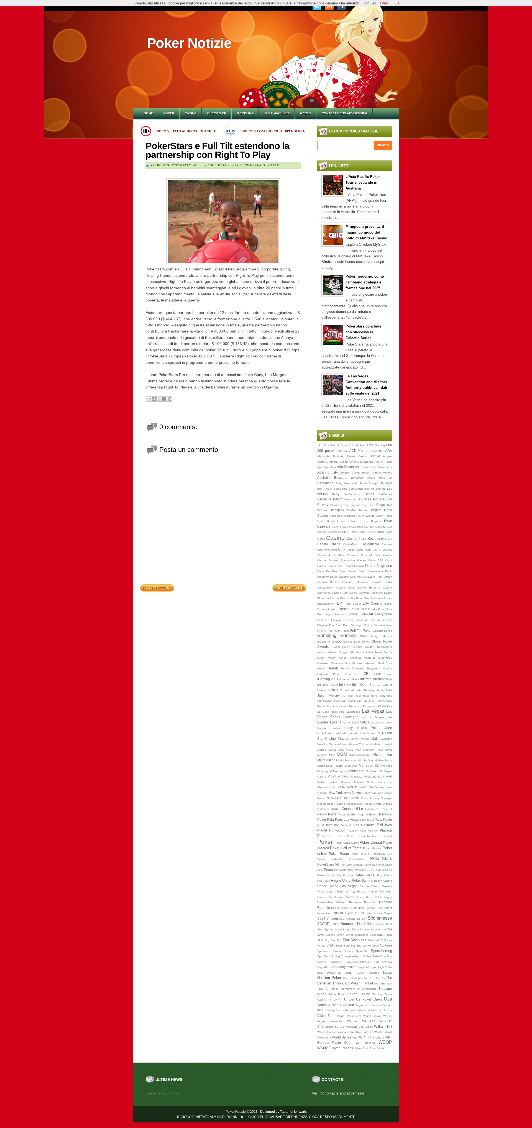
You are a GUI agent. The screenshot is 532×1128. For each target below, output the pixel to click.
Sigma (387, 929)
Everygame (383, 614)
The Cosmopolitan (355, 977)
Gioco (336, 641)
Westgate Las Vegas (359, 1026)
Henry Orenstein (352, 668)
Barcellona (325, 483)
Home (148, 113)
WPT (363, 1037)
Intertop (366, 679)
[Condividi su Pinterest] (169, 399)
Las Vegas (373, 711)
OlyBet (335, 808)
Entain (388, 598)
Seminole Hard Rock (358, 924)
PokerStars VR (328, 864)
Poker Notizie (189, 43)
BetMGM (324, 499)
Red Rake (323, 880)
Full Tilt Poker (221, 165)
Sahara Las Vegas (379, 913)
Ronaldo (385, 902)
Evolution (323, 619)
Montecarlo (355, 771)
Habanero (370, 663)
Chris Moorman (327, 549)
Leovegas (350, 717)
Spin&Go (362, 951)
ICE (365, 674)
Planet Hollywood (331, 830)
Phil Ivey (384, 825)
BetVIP (387, 499)
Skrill (320, 940)
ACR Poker (358, 451)
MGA (332, 754)
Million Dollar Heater (330, 765)
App (320, 467)
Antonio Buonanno (361, 461)
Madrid (365, 738)
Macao (343, 738)
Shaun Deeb (351, 929)
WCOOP (368, 1021)
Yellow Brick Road (365, 1048)
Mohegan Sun (369, 765)
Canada (369, 526)
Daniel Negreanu (378, 566)
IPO (325, 684)
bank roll (385, 477)
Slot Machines (277, 113)
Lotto (346, 722)
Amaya (375, 456)
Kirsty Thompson (351, 706)
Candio (321, 531)
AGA (388, 450)
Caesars (324, 526)
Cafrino (336, 526)
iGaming (323, 679)
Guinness (337, 663)
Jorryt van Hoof (343, 700)
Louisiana (377, 722)
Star (383, 956)
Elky (367, 598)
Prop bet (360, 869)
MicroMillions (327, 760)
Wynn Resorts (342, 1048)
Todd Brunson (383, 983)
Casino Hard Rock (361, 538)
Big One (368, 505)
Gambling (245, 113)
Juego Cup (361, 700)
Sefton (335, 923)
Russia (337, 913)
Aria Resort (345, 467)
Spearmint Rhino (329, 951)
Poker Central (371, 842)
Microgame (364, 754)
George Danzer (381, 636)
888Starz (341, 450)
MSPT (332, 776)
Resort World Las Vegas (337, 886)
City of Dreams (382, 549)
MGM (342, 754)
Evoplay (336, 619)
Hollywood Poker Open (334, 674)
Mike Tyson (385, 760)
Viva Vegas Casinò (369, 1015)
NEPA (341, 787)
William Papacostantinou (333, 1032)
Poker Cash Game (347, 842)
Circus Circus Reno (359, 549)
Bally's (371, 477)
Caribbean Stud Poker (342, 531)
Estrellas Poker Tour (351, 609)
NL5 (346, 798)
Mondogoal (324, 771)
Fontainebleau (383, 625)
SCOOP (323, 923)
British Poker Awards (360, 515)
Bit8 (389, 505)
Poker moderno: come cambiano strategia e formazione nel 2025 (365, 282)
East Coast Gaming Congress (362, 592)
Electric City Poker (351, 598)
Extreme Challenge (356, 619)
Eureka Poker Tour (380, 609)
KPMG (382, 706)
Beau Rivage (369, 483)
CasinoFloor (350, 544)
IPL (319, 684)
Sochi (338, 945)
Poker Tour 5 (360, 853)
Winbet (368, 1032)
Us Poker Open (369, 999)
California (357, 526)
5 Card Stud (357, 445)
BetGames (385, 494)
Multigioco (356, 776)
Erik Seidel (353, 603)
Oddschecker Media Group (364, 803)
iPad (389, 679)
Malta (375, 738)
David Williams (339, 576)
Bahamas (357, 477)
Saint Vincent (327, 918)
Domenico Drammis (354, 582)
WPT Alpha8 (376, 1037)
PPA (320, 869)
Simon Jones (345, 934)
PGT (329, 825)
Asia (358, 467)
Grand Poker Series (369, 652)
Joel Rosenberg (366, 695)
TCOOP (360, 972)
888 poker (325, 451)
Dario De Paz (327, 571)
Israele (321, 690)
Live (389, 717)
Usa (388, 999)
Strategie (366, 961)
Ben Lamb (340, 488)
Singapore (361, 934)
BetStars (362, 499)
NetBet (352, 787)
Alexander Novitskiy (330, 456)
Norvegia (386, 798)
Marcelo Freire (338, 744)
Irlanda (375, 684)
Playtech (324, 836)
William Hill (383, 1026)
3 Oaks (342, 445)
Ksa (389, 706)
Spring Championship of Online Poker (356, 956)
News (347, 792)
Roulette (323, 907)
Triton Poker (337, 994)
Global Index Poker (356, 641)
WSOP (385, 1042)
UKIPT (338, 999)
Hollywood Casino (379, 668)
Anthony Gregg (337, 461)
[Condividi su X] (159, 399)
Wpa (355, 1037)
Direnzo (322, 582)
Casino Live (384, 538)
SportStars (324, 956)
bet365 (322, 494)
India (345, 679)
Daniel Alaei (335, 565)
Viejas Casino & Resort (375, 1010)
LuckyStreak (325, 733)
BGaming (336, 505)
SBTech (361, 918)
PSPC (371, 869)
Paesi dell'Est (347, 814)
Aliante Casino (357, 456)
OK (397, 3)
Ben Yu (369, 488)
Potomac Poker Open (378, 864)
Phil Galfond (342, 825)
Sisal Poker (384, 934)
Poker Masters (372, 848)
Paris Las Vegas (347, 819)
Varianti (348, 1005)
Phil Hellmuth (364, 825)
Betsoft (338, 499)
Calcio (346, 526)
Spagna (386, 945)
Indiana (354, 679)
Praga (328, 869)
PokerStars (245, 165)
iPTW (347, 684)
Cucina (321, 565)
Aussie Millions (382, 472)
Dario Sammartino (371, 571)
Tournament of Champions (358, 988)
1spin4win (330, 445)
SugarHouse (325, 967)
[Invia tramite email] (148, 399)
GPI (352, 652)
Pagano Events (368, 814)
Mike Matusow (347, 760)
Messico (322, 754)
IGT (339, 679)
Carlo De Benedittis (371, 531)
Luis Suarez (368, 733)
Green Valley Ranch (332, 657)
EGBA (388, 592)
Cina (341, 549)
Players (373, 830)
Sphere (348, 951)
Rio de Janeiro (367, 891)
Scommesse (380, 918)
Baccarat (340, 477)
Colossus (353, 555)
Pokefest (386, 836)
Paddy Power (327, 814)
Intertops (378, 679)
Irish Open (360, 684)
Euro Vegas (325, 614)
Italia (331, 690)
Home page (223, 586)
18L (319, 445)
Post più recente (157, 588)
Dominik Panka (381, 582)
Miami (352, 754)
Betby (335, 494)
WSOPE (324, 1048)
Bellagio (386, 483)
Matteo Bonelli (383, 744)
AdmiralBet (376, 450)
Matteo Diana (326, 749)
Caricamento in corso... (164, 1093)
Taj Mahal (345, 972)
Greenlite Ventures (362, 657)
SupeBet (363, 967)
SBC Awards (347, 918)
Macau (355, 738)
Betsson (349, 499)
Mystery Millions (352, 782)
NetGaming (377, 787)
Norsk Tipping (370, 798)
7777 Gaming (376, 445)
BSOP (364, 521)
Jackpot (349, 690)
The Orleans (376, 977)
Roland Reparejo (348, 902)
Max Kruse (345, 749)
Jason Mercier (328, 695)
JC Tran (348, 695)
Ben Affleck (324, 488)
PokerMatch (356, 859)
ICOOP (376, 674)
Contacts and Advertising (345, 113)
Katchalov (333, 706)
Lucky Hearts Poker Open (368, 728)
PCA (320, 825)
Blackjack (216, 113)
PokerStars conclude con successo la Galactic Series (363, 332)
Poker (168, 113)
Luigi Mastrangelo (346, 733)
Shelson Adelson (371, 929)
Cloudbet (338, 555)
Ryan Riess (354, 913)
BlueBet (351, 510)
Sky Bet (329, 940)
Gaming (348, 635)
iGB (333, 679)
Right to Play (268, 165)
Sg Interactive (333, 929)
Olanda (387, 803)
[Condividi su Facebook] (164, 399)
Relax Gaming (362, 880)
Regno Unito (341, 880)
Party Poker (383, 819)
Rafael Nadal (365, 875)
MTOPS (343, 776)
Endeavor (376, 598)
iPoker (334, 684)
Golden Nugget (338, 652)
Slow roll (373, 940)
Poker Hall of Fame (346, 848)
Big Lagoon (352, 505)
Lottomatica (360, 722)
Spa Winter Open (367, 945)
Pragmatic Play (344, 869)
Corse (372, 560)
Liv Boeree (376, 717)
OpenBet (386, 808)
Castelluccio (369, 544)
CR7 (380, 560)
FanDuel (375, 619)
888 (389, 445)
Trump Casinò (359, 994)
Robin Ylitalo (374, 897)
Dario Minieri (347, 571)
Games (305, 113)
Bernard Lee (383, 488)
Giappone (323, 641)
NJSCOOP (334, 798)
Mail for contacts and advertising (338, 1093)
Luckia (336, 728)
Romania (369, 902)
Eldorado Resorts (328, 598)
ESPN (388, 603)
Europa (352, 614)
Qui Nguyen (345, 875)
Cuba (388, 560)
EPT (340, 603)
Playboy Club (356, 830)
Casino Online (329, 544)
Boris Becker (337, 515)
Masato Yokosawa (360, 744)
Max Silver (385, 749)
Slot (338, 940)
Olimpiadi (323, 808)
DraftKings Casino (329, 592)
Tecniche (373, 972)
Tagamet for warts (293, 1112)
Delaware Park (372, 576)
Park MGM (367, 819)
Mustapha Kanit (374, 776)
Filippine (322, 625)
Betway (322, 505)
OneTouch (371, 808)
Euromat (339, 614)
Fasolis (387, 619)
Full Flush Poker (338, 630)
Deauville (356, 576)
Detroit (388, 576)
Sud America (383, 961)
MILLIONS (351, 765)
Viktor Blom (326, 1015)
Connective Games (353, 560)
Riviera (360, 897)
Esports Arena (326, 609)
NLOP (355, 798)
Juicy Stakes (377, 700)
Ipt (341, 684)
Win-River (356, 1032)
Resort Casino (383, 880)
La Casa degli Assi (330, 711)
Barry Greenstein (347, 483)
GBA (363, 636)
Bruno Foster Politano (342, 521)
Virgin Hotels (345, 1015)
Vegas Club (362, 1005)
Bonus (363, 510)
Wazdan (352, 1021)
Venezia (377, 1005)
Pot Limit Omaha (352, 864)
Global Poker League (346, 646)
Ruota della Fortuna (363, 907)
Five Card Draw (339, 625)
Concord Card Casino (376, 555)
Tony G (322, 988)
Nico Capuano (374, 792)
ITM (339, 690)
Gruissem (323, 663)
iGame (388, 674)
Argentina (329, 467)
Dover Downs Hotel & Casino (370, 587)
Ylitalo (381, 1048)
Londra (322, 722)
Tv (329, 999)
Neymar (358, 792)
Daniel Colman (354, 565)
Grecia (388, 652)
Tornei (334, 988)
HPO (357, 674)
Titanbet (367, 983)
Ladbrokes (353, 711)
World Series (341, 1037)
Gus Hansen (353, 663)
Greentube (385, 657)
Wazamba (336, 1021)
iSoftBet (387, 684)
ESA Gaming (372, 603)
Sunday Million (345, 967)
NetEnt (363, 787)
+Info (384, 3)
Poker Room (339, 853)
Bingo (380, 505)
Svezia (330, 972)
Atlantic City (327, 472)
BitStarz (322, 510)
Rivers (349, 897)
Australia (324, 477)
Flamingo (356, 625)
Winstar (378, 1032)
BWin (388, 521)
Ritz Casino (335, 897)
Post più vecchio (289, 588)
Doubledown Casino (331, 587)
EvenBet (366, 614)
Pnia (350, 836)
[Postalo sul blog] (154, 399)
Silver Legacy (326, 934)
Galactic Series (382, 630)
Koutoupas (370, 706)
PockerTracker (367, 836)
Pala (330, 819)
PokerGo (337, 859)
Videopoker (333, 1010)
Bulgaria (376, 521)
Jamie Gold (384, 690)
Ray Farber (384, 875)
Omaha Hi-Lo (352, 808)
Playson (386, 830)
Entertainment (326, 603)
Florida (368, 625)
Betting (376, 499)
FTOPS (322, 630)
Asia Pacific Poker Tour (377, 467)
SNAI (330, 945)
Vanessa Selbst (329, 1005)
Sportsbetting (381, 951)
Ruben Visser (340, 907)
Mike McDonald (367, 760)
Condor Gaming (328, 560)
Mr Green (372, 771)
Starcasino (335, 961)
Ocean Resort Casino (331, 803)
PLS (339, 836)
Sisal (373, 934)
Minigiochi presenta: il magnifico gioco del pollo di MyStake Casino (366, 232)
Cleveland (323, 555)
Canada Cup (383, 526)
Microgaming (382, 754)
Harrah (333, 668)
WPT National (365, 1042)
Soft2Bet (349, 945)
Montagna (339, 771)
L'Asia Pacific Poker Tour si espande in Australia (363, 182)
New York (335, 792)
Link (363, 717)
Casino (191, 113)
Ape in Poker (383, 461)
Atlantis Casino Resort (355, 472)
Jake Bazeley (365, 690)
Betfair (369, 494)
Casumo (387, 544)
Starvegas (351, 961)
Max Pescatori (365, 749)
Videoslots (349, 1010)
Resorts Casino (370, 886)
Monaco (387, 765)
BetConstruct (352, 494)
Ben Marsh (356, 488)
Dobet (334, 582)
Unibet (349, 999)
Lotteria (335, 722)
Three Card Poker (346, 983)
